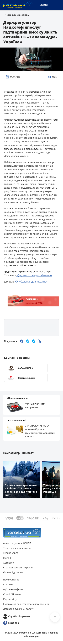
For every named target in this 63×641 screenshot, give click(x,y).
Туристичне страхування (17, 548)
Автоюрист (9, 562)
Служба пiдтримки (19, 616)
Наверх (55, 617)
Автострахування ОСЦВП (17, 543)
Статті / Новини (12, 594)
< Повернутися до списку (16, 14)
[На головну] (22, 533)
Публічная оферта (13, 589)
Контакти (8, 584)
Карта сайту (10, 599)
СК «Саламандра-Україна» (31, 281)
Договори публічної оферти (18, 608)
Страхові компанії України (18, 567)
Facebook (13, 622)
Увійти (44, 5)
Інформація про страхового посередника (26, 604)
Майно (7, 557)
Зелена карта (10, 552)
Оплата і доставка (13, 572)
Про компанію (11, 579)
